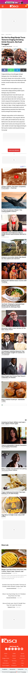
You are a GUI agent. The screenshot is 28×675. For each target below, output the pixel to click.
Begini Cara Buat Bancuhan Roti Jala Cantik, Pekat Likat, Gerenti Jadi (13, 570)
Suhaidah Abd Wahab (6, 573)
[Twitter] (12, 649)
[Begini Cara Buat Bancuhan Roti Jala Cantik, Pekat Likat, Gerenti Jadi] (14, 558)
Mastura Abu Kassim (7, 46)
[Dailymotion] (22, 649)
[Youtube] (19, 649)
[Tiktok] (15, 649)
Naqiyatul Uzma (11, 607)
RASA (2, 34)
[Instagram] (9, 649)
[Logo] (14, 6)
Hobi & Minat (8, 34)
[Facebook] (6, 649)
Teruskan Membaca (14, 150)
